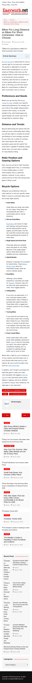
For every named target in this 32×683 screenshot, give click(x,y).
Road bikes (10, 224)
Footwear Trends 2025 (13, 519)
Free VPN (14, 5)
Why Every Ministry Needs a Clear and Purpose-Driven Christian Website (15, 428)
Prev (7, 415)
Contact (4, 2)
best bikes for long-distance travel (14, 390)
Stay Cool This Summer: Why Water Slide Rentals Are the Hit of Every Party (15, 451)
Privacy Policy (6, 5)
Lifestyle (6, 44)
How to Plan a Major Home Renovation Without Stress (19, 585)
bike (5, 394)
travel (13, 342)
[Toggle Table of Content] (26, 56)
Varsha (7, 433)
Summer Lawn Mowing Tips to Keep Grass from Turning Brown (20, 604)
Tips (12, 446)
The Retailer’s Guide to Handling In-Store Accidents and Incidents (15, 540)
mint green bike (14, 365)
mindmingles (7, 42)
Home (9, 2)
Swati (7, 545)
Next (24, 415)
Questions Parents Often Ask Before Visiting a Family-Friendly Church (20, 562)
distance (11, 283)
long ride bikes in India (18, 394)
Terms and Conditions (18, 2)
